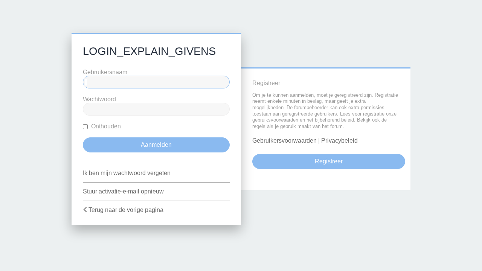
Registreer (329, 161)
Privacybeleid (339, 140)
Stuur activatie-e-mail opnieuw (123, 191)
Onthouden (105, 126)
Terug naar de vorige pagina (125, 210)
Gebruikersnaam (105, 72)
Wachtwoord (99, 99)
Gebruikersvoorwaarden (284, 140)
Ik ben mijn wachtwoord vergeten (127, 173)
